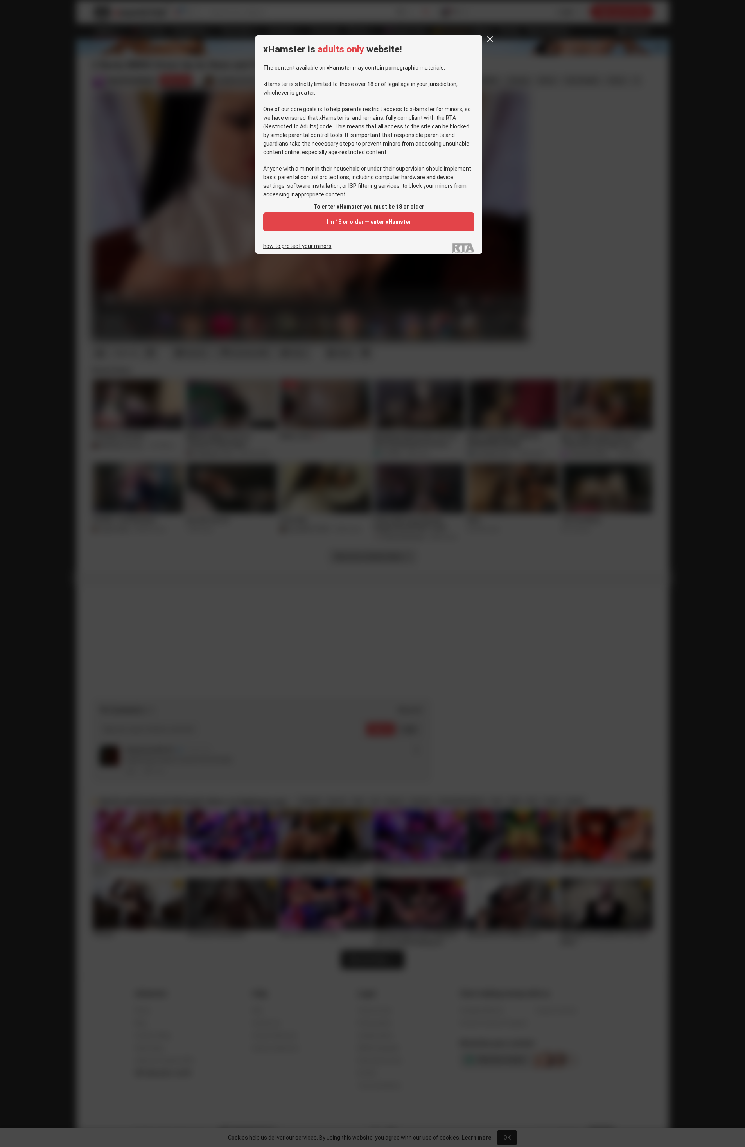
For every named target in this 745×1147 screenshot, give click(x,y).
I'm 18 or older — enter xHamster (369, 222)
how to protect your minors (297, 246)
